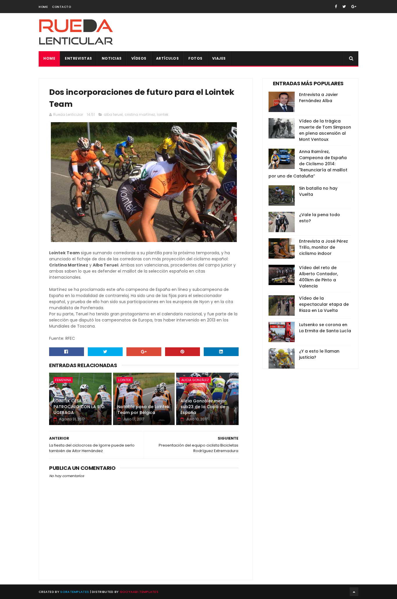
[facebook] (336, 6)
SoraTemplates (74, 591)
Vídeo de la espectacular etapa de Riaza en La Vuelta (324, 304)
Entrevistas (78, 58)
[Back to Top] (354, 591)
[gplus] (353, 6)
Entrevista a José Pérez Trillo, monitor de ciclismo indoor (323, 247)
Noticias (112, 58)
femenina (63, 380)
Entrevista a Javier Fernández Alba (318, 98)
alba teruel (113, 114)
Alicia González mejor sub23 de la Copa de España (203, 406)
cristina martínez (140, 114)
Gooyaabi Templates (139, 591)
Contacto (61, 7)
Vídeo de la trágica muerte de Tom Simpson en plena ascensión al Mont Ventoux (325, 130)
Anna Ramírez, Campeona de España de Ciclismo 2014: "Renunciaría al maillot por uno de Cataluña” (308, 164)
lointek (162, 114)
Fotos (195, 58)
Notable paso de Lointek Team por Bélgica (143, 409)
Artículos (167, 58)
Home (43, 7)
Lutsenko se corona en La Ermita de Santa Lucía (325, 328)
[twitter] (344, 6)
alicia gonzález (195, 380)
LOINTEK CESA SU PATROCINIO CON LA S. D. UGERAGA (79, 406)
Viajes (219, 58)
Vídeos (138, 58)
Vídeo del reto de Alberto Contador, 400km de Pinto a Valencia (318, 277)
